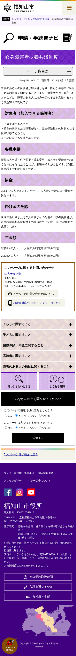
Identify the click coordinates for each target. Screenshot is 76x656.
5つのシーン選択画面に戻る (21, 454)
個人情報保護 (45, 473)
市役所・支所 (41, 596)
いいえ (46, 415)
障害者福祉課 (12, 273)
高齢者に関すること (17, 355)
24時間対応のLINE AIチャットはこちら (37, 302)
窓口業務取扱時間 (41, 576)
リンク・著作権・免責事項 (19, 473)
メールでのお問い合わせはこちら (33, 293)
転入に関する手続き (38, 19)
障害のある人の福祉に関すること (26, 366)
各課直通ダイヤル (41, 586)
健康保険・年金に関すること (23, 345)
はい (10, 415)
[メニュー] (69, 8)
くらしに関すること (17, 324)
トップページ (19, 19)
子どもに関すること (17, 334)
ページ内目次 (38, 71)
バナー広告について (39, 480)
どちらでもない (27, 415)
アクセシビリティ (14, 480)
